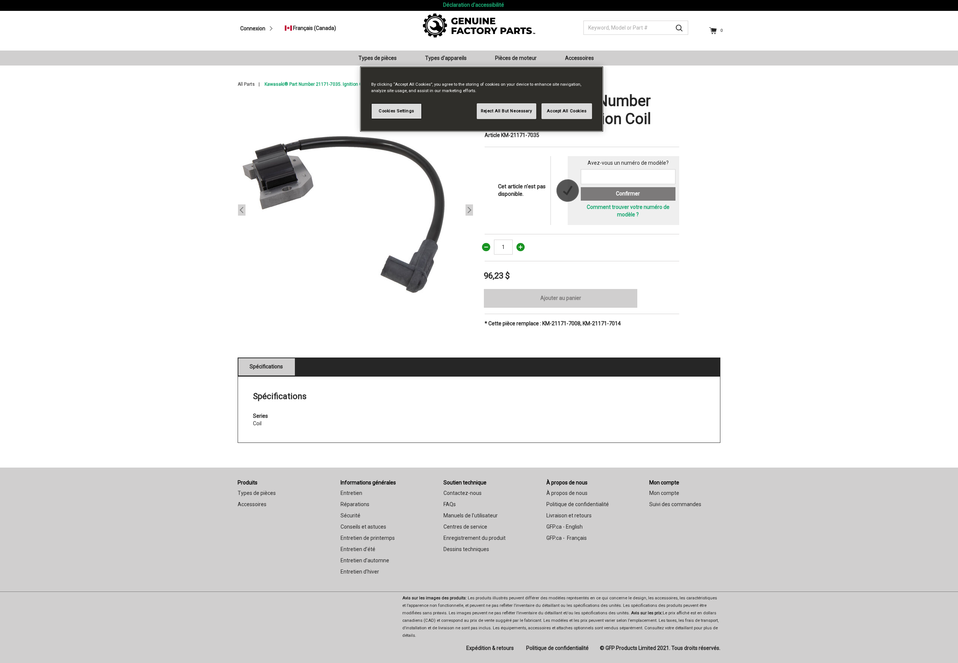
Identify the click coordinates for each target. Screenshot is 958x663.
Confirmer (628, 194)
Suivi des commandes (675, 504)
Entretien (351, 493)
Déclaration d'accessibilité (473, 5)
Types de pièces (257, 493)
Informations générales (368, 483)
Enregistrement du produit (474, 538)
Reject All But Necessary (506, 110)
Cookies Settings (396, 110)
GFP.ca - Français (566, 538)
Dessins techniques (466, 549)
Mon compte (664, 483)
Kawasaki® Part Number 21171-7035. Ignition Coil (316, 84)
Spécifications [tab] (266, 366)
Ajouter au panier (560, 298)
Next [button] (469, 210)
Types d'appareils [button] (446, 58)
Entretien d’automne (365, 560)
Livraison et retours (569, 515)
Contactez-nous (462, 493)
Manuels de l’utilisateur (470, 515)
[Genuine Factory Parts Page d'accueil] (479, 25)
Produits (247, 483)
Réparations (355, 504)
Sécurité (350, 515)
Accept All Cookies (566, 110)
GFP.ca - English (564, 527)
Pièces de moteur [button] (516, 58)
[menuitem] (380, 58)
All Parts (246, 84)
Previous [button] (241, 210)
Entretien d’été (358, 549)
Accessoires (252, 504)
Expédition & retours (490, 648)
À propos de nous (567, 483)
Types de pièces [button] (378, 58)
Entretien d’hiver (360, 572)
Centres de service (465, 527)
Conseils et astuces (363, 527)
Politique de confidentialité (577, 504)
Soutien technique (464, 483)
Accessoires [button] (579, 58)
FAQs (449, 504)
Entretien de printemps (368, 538)
